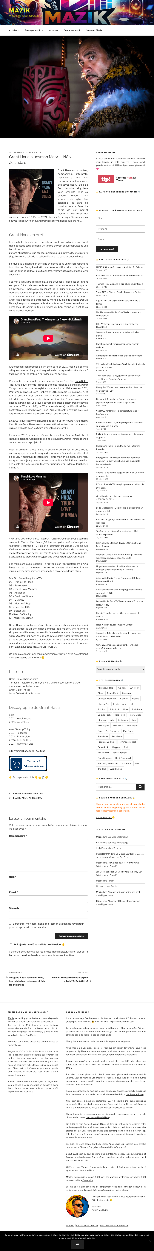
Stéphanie (138, 1154)
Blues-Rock (112, 693)
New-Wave (132, 725)
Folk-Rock (114, 709)
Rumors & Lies (66, 392)
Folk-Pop (102, 709)
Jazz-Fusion (103, 725)
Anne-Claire (114, 1144)
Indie (111, 720)
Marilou (69, 1177)
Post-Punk (103, 736)
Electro (135, 698)
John (112, 1124)
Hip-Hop (102, 720)
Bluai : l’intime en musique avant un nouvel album (119, 275)
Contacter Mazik (72, 30)
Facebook (28, 751)
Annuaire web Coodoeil (87, 1225)
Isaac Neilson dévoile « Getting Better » (114, 624)
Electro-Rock (119, 704)
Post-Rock (117, 736)
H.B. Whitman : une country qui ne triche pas (117, 324)
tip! (105, 179)
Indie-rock (123, 720)
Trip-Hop (102, 769)
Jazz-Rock (118, 725)
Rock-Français (104, 758)
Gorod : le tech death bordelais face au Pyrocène (119, 355)
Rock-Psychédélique (107, 763)
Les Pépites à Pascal (102, 1077)
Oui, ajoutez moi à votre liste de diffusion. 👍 (39, 944)
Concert (124, 698)
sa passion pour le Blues (70, 256)
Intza (110, 1154)
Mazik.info (103, 1210)
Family (111, 880)
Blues (16, 798)
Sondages (53, 30)
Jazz (134, 720)
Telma (88, 1144)
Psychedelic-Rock (127, 742)
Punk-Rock (103, 747)
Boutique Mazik (32, 30)
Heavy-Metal (135, 714)
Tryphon (117, 848)
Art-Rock (134, 687)
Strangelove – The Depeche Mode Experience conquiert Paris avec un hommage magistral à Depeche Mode (118, 461)
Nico (113, 1167)
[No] (150, 1241)
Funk (125, 709)
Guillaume (124, 1167)
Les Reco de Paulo (134, 1094)
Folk (25, 798)
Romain (69, 1157)
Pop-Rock (128, 731)
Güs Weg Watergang (118, 837)
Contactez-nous (104, 817)
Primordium (16, 392)
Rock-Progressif (123, 758)
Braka (99, 842)
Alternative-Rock (106, 687)
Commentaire (18, 836)
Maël (112, 1177)
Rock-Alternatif (120, 752)
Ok (77, 1244)
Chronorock (71, 1064)
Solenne (95, 1124)
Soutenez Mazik (94, 30)
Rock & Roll (103, 752)
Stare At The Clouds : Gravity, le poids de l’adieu (118, 292)
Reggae (116, 747)
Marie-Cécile (101, 1154)
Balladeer (71, 388)
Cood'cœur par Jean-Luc (28, 794)
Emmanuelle (95, 1167)
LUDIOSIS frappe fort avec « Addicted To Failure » (119, 267)
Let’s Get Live (40, 392)
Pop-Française (112, 731)
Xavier (87, 1124)
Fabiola (128, 1154)
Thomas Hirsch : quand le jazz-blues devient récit (119, 284)
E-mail (13, 892)
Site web (14, 908)
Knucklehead (16, 366)
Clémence (119, 1154)
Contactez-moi (100, 1200)
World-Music (116, 769)
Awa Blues (37, 449)
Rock (32, 798)
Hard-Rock (119, 714)
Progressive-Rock (106, 742)
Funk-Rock (137, 709)
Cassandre (87, 1180)
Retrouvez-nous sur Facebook (114, 1225)
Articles (13, 30)
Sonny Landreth (33, 267)
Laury (106, 1167)
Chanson (126, 693)
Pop (100, 731)
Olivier (99, 901)
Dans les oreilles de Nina (97, 1117)
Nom (12, 876)
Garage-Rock (104, 714)
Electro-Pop (103, 704)
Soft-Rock (126, 763)
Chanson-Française (107, 698)
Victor (84, 1167)
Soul (39, 798)
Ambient (122, 687)
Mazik (19, 10)
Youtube (40, 751)
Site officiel (15, 751)
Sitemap (70, 1225)
